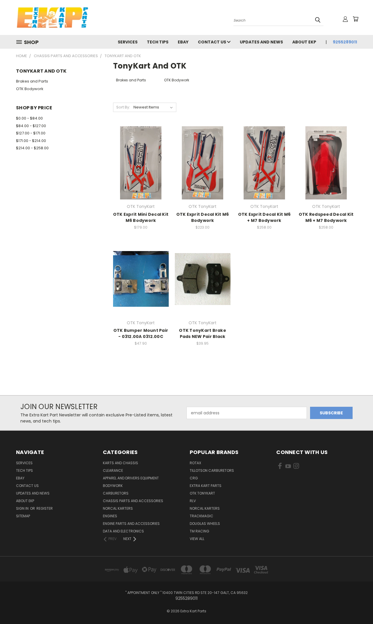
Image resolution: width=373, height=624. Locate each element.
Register (44, 508)
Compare (138, 156)
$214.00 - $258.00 (32, 148)
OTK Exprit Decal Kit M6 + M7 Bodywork (264, 217)
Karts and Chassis (120, 462)
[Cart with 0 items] (355, 19)
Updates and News (261, 42)
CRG (194, 478)
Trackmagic (201, 515)
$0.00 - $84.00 (29, 118)
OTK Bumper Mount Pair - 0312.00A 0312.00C (140, 333)
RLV (193, 500)
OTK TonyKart (202, 493)
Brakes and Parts (32, 81)
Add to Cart (141, 167)
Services (128, 42)
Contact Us (212, 42)
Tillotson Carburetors (212, 470)
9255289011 (345, 42)
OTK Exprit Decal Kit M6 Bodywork (202, 217)
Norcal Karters (118, 508)
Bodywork (113, 485)
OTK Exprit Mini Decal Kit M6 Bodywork (140, 217)
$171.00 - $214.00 (31, 140)
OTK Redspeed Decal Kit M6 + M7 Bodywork (326, 217)
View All (197, 538)
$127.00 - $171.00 (30, 133)
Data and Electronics (123, 531)
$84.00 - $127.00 (31, 126)
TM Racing (199, 531)
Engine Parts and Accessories (131, 523)
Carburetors (116, 493)
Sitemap (23, 515)
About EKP (304, 42)
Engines (110, 515)
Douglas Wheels (205, 523)
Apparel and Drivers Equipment (131, 478)
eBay (183, 42)
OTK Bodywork (29, 89)
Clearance (113, 470)
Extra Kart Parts (205, 485)
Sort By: (123, 107)
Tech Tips (157, 42)
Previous (358, 606)
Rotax (195, 462)
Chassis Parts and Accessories (133, 500)
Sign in (22, 508)
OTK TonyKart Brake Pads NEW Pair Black (202, 333)
